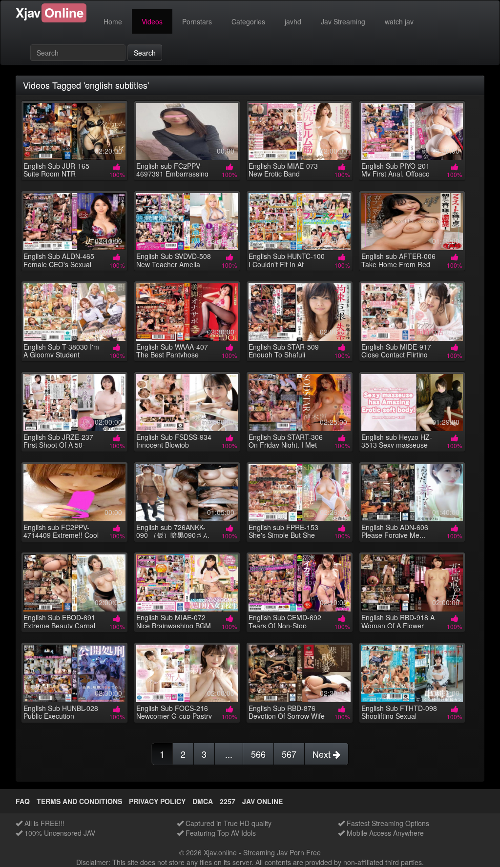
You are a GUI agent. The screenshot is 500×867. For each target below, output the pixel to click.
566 (258, 754)
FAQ (23, 801)
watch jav (399, 21)
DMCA (202, 801)
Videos (152, 21)
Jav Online (262, 801)
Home (113, 21)
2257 (227, 801)
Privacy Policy (157, 801)
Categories (248, 21)
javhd (293, 21)
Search (145, 53)
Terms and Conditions (79, 801)
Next (322, 754)
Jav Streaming (343, 21)
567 (289, 754)
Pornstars (197, 21)
